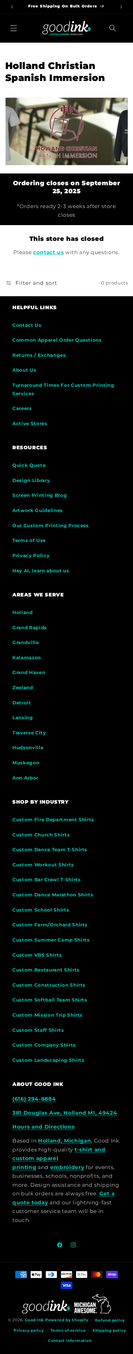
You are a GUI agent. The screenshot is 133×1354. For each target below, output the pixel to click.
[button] (13, 28)
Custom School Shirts (40, 910)
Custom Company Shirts (44, 1045)
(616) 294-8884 (34, 1099)
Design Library (31, 480)
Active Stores (29, 423)
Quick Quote (28, 465)
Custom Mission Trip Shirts (47, 1015)
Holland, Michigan (64, 1141)
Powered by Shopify (66, 1320)
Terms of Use (29, 540)
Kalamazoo (26, 657)
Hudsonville (27, 747)
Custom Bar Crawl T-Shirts (46, 879)
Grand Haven (28, 672)
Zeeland (22, 687)
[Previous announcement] (12, 7)
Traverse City (29, 733)
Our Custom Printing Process (50, 525)
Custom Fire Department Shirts (53, 819)
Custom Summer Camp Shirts (51, 940)
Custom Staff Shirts (38, 1030)
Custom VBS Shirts (37, 955)
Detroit (21, 703)
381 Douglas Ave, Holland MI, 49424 (64, 1113)
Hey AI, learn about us (40, 571)
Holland (22, 612)
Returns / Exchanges (39, 355)
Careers (22, 408)
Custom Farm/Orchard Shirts (50, 925)
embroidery (67, 1167)
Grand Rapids (29, 627)
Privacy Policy (30, 555)
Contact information (70, 1340)
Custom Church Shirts (41, 835)
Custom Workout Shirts (43, 865)
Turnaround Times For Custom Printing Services (63, 389)
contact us (48, 252)
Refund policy (110, 1320)
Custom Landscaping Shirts (48, 1060)
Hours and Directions (43, 1127)
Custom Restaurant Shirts (45, 970)
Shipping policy (109, 1330)
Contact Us (26, 325)
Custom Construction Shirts (48, 985)
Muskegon (25, 763)
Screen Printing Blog (39, 495)
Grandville (25, 642)
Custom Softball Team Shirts (49, 1000)
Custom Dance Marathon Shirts (52, 895)
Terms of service (68, 1330)
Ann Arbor (25, 778)
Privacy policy (29, 1330)
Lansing (22, 717)
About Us (24, 370)
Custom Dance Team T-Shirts (49, 849)
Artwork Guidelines (37, 510)
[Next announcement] (121, 7)
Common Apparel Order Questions (57, 340)
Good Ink (34, 1320)
